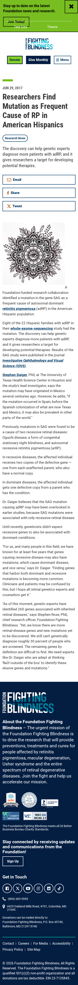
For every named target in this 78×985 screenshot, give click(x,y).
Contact (8, 943)
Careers (23, 943)
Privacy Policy (12, 949)
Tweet (17, 206)
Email (17, 180)
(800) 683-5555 (18, 899)
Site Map (33, 949)
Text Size (20, 27)
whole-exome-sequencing (31, 328)
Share (16, 193)
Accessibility (61, 943)
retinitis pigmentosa (18, 309)
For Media (40, 943)
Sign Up (13, 861)
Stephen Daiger (14, 375)
